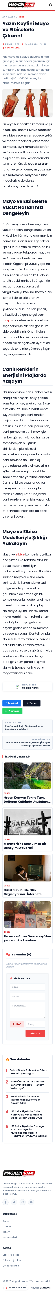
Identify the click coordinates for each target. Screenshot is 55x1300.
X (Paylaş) (32, 703)
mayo (7, 320)
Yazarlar (7, 1226)
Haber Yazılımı (17, 1288)
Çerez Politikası (10, 1265)
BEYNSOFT (46, 1287)
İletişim (6, 1231)
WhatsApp (14, 711)
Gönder (35, 1033)
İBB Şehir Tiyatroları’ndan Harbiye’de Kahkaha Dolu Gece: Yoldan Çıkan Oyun (26, 1115)
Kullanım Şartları (11, 1260)
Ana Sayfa (8, 17)
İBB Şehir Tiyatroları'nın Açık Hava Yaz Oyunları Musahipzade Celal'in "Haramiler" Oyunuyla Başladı (29, 1131)
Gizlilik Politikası (11, 1254)
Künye (5, 1221)
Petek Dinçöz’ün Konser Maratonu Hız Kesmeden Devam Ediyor (25, 1100)
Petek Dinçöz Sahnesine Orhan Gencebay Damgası (28, 1072)
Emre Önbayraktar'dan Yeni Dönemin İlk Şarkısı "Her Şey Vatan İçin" (27, 1085)
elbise (20, 554)
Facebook (13, 703)
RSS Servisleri (9, 1237)
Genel (22, 17)
